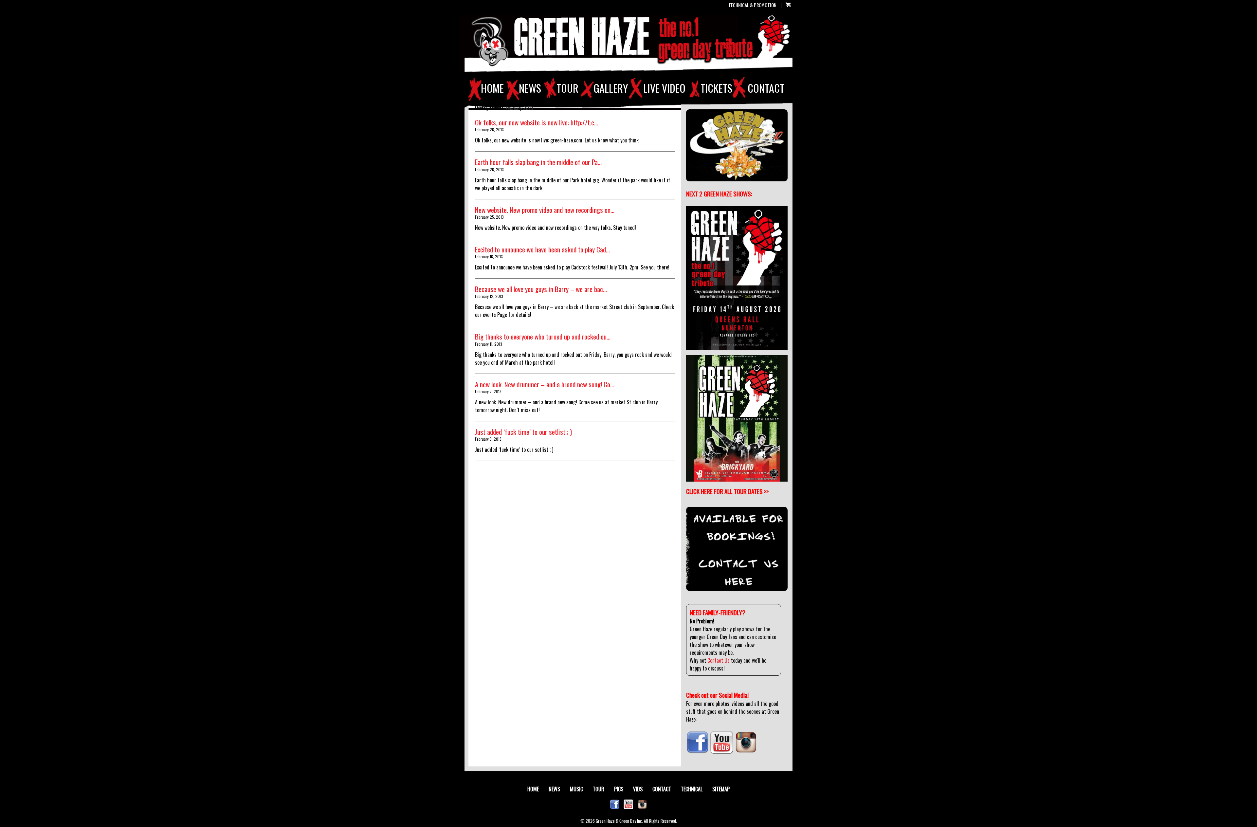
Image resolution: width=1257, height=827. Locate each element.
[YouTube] (721, 752)
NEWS (530, 88)
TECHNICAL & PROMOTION (752, 5)
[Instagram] (746, 752)
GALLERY (610, 88)
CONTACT (766, 88)
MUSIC (576, 789)
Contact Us (718, 660)
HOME (492, 88)
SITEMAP (721, 789)
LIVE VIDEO (664, 88)
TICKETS (716, 88)
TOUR (567, 88)
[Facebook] (697, 752)
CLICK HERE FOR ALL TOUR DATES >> (727, 491)
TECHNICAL (691, 789)
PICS (618, 789)
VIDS (638, 789)
